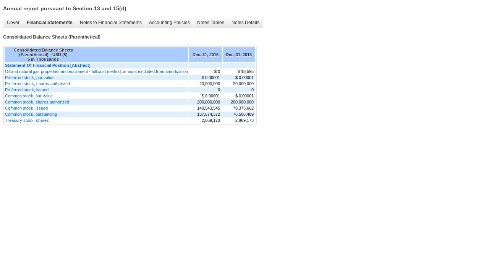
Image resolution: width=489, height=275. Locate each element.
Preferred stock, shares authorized (37, 83)
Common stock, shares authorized (37, 102)
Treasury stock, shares (27, 120)
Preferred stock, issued (27, 89)
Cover (13, 22)
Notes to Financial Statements (111, 22)
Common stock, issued (26, 108)
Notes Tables (210, 22)
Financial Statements (50, 22)
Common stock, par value (29, 96)
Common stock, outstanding (31, 114)
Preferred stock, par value (29, 77)
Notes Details (245, 22)
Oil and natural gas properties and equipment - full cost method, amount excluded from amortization (96, 71)
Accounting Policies (169, 22)
